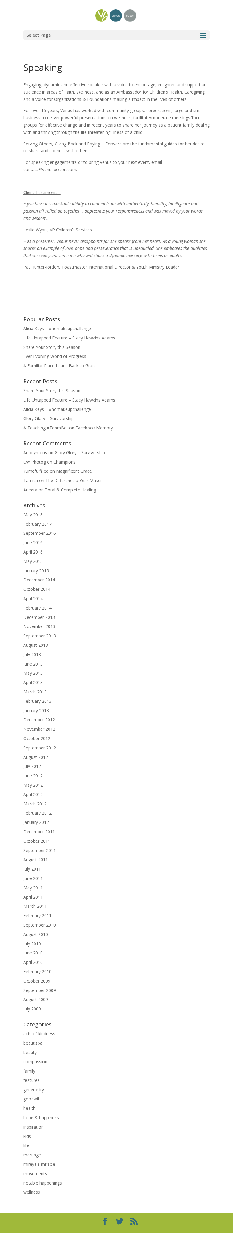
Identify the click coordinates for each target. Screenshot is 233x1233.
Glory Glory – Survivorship (48, 418)
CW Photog (34, 462)
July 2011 (32, 869)
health (29, 1108)
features (31, 1080)
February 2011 (37, 915)
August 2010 (35, 934)
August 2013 (35, 645)
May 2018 (33, 514)
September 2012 (39, 748)
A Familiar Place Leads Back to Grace (60, 366)
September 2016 (39, 533)
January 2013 (36, 710)
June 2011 (33, 878)
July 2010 (32, 944)
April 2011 (33, 897)
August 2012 (35, 757)
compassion (35, 1061)
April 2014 (33, 598)
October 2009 (36, 981)
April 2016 (33, 552)
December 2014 (39, 580)
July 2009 (32, 1009)
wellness (31, 1192)
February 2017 (37, 524)
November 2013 (39, 626)
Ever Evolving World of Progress (54, 356)
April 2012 (33, 794)
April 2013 (33, 682)
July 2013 (32, 654)
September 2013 (39, 636)
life (26, 1145)
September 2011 (39, 850)
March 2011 (35, 906)
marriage (32, 1155)
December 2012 (39, 719)
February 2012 (37, 813)
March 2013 (35, 692)
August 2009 (35, 999)
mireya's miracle (39, 1164)
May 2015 (33, 561)
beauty (30, 1052)
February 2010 (37, 971)
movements (35, 1173)
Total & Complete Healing (70, 490)
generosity (33, 1090)
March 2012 (35, 804)
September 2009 (39, 990)
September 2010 (39, 925)
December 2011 (39, 832)
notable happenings (42, 1183)
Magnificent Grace (74, 471)
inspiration (33, 1127)
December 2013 (39, 617)
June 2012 (33, 775)
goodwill (31, 1099)
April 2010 (33, 962)
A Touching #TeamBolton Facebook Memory (68, 428)
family (29, 1071)
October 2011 (36, 841)
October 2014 (36, 589)
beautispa (32, 1043)
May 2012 (33, 785)
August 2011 (35, 859)
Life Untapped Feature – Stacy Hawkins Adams (69, 338)
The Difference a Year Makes (74, 480)
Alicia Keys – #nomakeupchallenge (57, 328)
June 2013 (33, 664)
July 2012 (32, 766)
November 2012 (39, 729)
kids (27, 1136)
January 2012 (36, 822)
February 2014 (37, 608)
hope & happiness (41, 1117)
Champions (64, 462)
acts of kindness (39, 1033)
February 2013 (37, 701)
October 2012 (36, 738)
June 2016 (33, 542)
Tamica (30, 480)
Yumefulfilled (36, 471)
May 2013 (33, 673)
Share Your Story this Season (51, 347)
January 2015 (36, 571)
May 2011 (33, 888)
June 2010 (33, 953)
